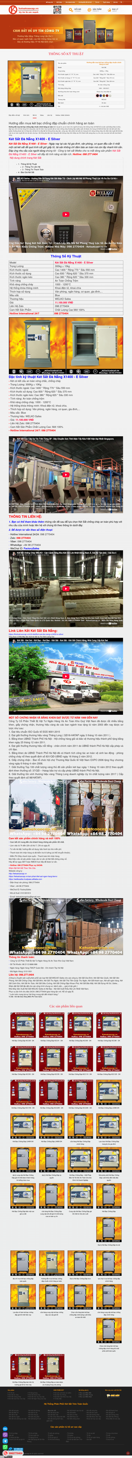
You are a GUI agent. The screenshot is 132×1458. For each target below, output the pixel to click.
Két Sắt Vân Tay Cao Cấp (36, 1397)
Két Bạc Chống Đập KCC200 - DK (51, 1108)
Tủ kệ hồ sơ (110, 1439)
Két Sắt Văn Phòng (60, 1395)
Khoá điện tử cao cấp (113, 1419)
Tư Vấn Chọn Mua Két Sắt (56, 1417)
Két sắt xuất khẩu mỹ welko (63, 1393)
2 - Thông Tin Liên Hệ (31, 166)
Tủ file (89, 1435)
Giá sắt (11, 1435)
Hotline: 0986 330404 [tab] (63, 115)
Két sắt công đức (33, 1417)
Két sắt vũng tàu (92, 1410)
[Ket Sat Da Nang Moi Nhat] (94, 346)
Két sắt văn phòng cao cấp (17, 1419)
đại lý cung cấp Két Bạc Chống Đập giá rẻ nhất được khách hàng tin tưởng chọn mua (23, 1177)
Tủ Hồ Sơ (11, 1393)
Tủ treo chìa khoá (112, 1433)
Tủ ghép (50, 1435)
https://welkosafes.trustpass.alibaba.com (25, 879)
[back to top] (128, 1453)
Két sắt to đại (13, 1415)
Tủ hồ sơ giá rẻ (53, 1437)
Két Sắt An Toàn (14, 1395)
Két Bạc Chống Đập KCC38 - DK (23, 1040)
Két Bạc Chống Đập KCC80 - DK (109, 1040)
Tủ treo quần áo (33, 1435)
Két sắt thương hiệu (93, 1415)
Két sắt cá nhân (72, 1415)
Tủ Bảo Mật (58, 1399)
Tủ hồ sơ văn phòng (73, 1437)
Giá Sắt (89, 1439)
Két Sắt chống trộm (73, 1419)
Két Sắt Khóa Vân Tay (94, 1417)
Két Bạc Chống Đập (109, 1211)
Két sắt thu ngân (14, 1417)
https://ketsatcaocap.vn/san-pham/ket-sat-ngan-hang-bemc (33, 876)
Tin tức (97, 2)
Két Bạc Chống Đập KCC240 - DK (80, 1108)
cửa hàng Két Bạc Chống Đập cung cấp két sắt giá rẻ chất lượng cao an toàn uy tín (51, 1213)
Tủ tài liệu (70, 1433)
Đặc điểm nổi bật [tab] (14, 115)
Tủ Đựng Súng (33, 1393)
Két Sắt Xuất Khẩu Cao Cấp (63, 1397)
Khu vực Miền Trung (86, 1395)
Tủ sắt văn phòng (53, 1433)
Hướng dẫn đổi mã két (85, 2)
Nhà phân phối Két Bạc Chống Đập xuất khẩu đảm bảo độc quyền (109, 1177)
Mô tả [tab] (35, 115)
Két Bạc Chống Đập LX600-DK (51, 1141)
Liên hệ (115, 2)
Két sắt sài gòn (14, 1410)
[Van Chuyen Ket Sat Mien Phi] (94, 926)
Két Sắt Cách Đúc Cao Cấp (17, 1399)
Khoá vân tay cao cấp (94, 1419)
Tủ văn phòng (110, 1437)
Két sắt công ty (33, 1415)
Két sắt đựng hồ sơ (34, 1419)
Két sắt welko (71, 1412)
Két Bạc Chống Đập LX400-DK (23, 1141)
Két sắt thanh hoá (112, 1410)
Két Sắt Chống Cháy (15, 1397)
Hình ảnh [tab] (26, 115)
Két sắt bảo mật (53, 1415)
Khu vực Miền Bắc (85, 1393)
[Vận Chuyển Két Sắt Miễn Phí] (37, 926)
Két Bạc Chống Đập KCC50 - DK (23, 1074)
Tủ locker (70, 1435)
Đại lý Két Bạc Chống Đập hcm (80, 1278)
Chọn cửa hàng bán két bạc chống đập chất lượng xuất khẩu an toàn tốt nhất (80, 1314)
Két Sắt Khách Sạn (34, 1395)
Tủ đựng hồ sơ (33, 1437)
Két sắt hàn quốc (92, 1412)
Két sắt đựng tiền (53, 1412)
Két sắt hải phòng (34, 1410)
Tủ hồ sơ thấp (32, 1433)
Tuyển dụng (106, 2)
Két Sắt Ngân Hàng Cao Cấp (37, 1399)
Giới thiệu (59, 2)
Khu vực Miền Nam (86, 1397)
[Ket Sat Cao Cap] (94, 808)
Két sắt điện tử (13, 1412)
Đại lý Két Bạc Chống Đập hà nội (109, 1245)
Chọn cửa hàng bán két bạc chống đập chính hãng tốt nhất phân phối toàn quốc (109, 1348)
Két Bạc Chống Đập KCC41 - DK (52, 1040)
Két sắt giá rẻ (110, 1412)
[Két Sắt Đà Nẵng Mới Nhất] (37, 346)
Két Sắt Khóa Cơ (72, 1417)
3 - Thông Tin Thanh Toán (33, 169)
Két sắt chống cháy (112, 1415)
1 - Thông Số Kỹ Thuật (27, 164)
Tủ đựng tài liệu (14, 1437)
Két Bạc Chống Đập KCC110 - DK (80, 1074)
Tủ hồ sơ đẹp (13, 1433)
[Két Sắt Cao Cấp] (37, 808)
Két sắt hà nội (32, 1412)
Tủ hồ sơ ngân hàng (93, 1437)
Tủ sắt (108, 1435)
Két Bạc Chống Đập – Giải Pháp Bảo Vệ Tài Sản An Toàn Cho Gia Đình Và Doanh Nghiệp (80, 1177)
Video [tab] (42, 115)
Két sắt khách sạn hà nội (75, 1410)
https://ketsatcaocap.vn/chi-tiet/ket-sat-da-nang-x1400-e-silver (36, 634)
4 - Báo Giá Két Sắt (26, 172)
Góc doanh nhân (70, 2)
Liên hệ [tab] (49, 115)
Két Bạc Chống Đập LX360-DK (108, 1108)
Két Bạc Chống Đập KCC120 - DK (108, 1074)
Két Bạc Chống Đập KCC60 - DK (80, 1040)
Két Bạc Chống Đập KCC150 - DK (23, 1108)
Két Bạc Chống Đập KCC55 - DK (52, 1074)
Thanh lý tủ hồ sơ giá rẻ (16, 1439)
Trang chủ (50, 2)
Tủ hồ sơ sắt (91, 1433)
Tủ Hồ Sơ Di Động (54, 1439)
